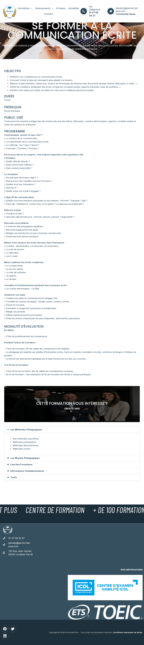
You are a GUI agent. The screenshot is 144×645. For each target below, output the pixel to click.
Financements (42, 8)
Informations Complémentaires (27, 471)
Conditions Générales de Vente (127, 632)
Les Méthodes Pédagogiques (26, 429)
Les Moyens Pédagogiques (25, 458)
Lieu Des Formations (21, 464)
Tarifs (13, 477)
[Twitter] (12, 628)
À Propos (60, 8)
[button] (72, 429)
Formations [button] (24, 8)
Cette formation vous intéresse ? (72, 403)
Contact (48, 13)
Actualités (73, 8)
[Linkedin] (4, 635)
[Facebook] (4, 628)
